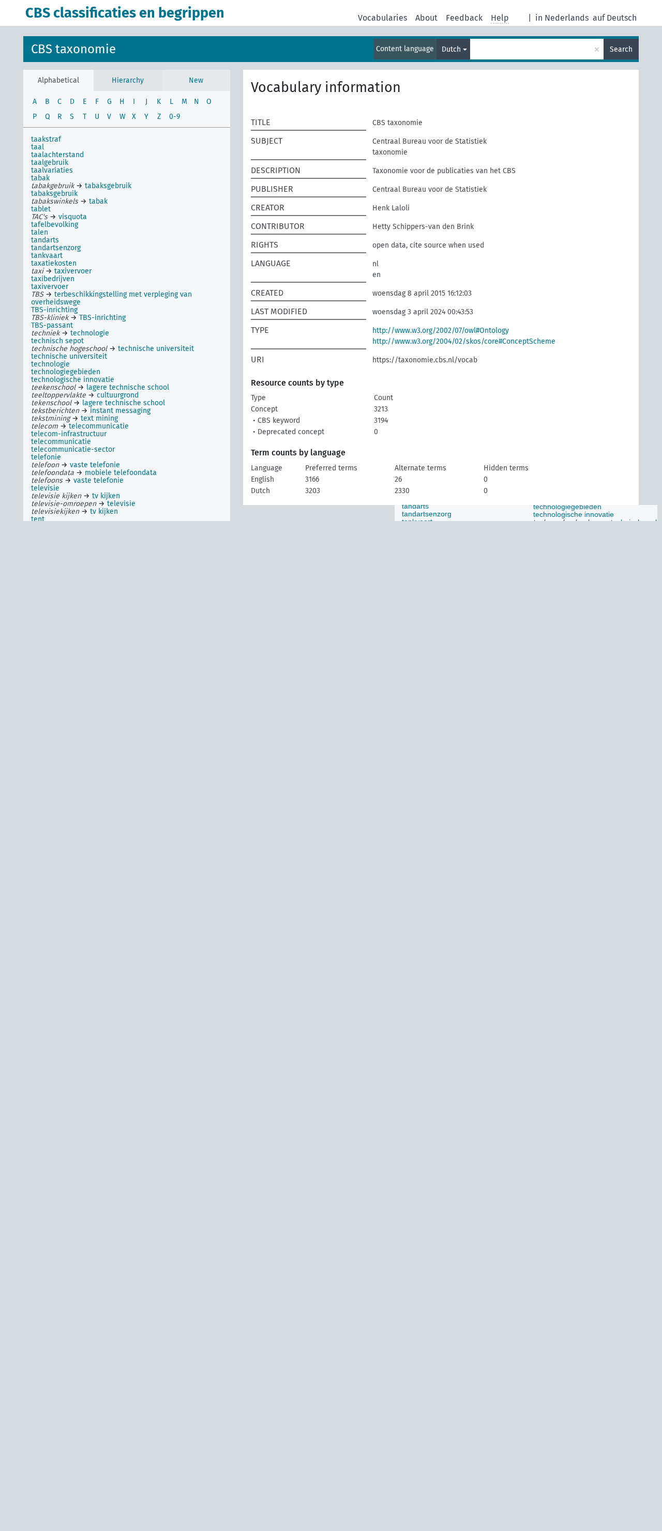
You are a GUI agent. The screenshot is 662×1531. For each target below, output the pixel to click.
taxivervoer (49, 286)
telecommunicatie (61, 441)
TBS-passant (52, 325)
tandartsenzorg (56, 247)
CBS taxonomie (73, 49)
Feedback (464, 18)
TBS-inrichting (54, 309)
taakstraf (46, 139)
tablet (41, 209)
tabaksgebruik (54, 193)
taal (37, 147)
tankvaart (47, 255)
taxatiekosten (54, 263)
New (196, 80)
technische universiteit (69, 356)
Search (621, 49)
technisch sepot (57, 340)
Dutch (451, 49)
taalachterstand (57, 154)
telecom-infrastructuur (69, 434)
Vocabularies (382, 18)
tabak (40, 178)
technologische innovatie (72, 379)
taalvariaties (52, 170)
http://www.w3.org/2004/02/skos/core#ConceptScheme (463, 341)
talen (39, 232)
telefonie (46, 457)
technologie (50, 364)
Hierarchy (128, 80)
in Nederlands (562, 18)
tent (37, 519)
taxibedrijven (52, 278)
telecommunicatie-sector (73, 449)
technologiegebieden (65, 372)
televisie (45, 488)
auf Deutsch (615, 18)
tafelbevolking (54, 224)
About (426, 18)
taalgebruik (49, 162)
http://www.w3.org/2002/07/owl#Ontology (440, 330)
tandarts (45, 240)
